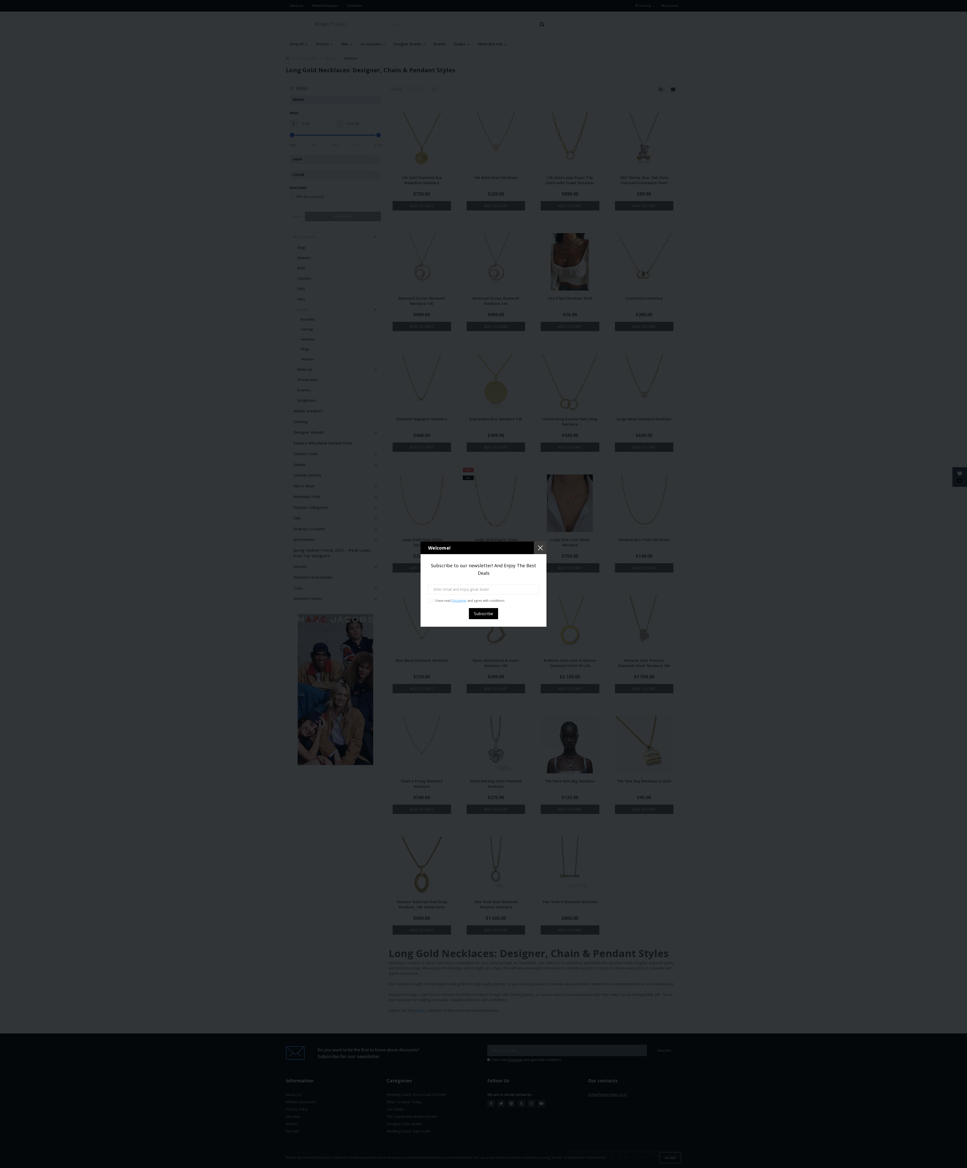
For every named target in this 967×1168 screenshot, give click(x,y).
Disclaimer (459, 600)
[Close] (540, 548)
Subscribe (483, 613)
